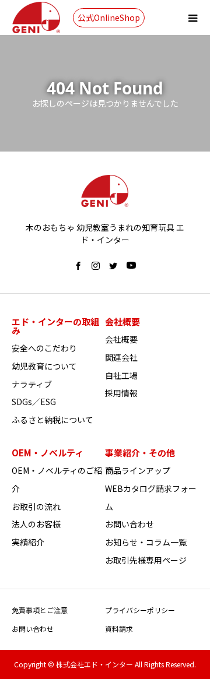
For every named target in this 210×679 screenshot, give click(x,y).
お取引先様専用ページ (146, 560)
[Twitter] (113, 266)
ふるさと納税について (52, 419)
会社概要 (121, 339)
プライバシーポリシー (140, 610)
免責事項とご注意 (40, 610)
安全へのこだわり (44, 348)
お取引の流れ (36, 506)
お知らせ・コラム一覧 (146, 542)
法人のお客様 (36, 524)
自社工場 (121, 375)
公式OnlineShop (109, 17)
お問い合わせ (129, 524)
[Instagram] (96, 266)
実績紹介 (28, 542)
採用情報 (121, 393)
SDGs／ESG (34, 401)
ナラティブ (32, 384)
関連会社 (121, 357)
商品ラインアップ (137, 470)
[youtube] (131, 266)
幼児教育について (44, 366)
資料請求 (119, 629)
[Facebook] (78, 266)
